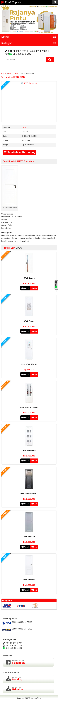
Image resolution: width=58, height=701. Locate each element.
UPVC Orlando (29, 580)
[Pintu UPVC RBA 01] (29, 359)
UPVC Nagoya (29, 278)
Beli (35, 288)
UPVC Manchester (29, 450)
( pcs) (13, 2)
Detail (26, 288)
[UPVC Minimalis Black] (29, 488)
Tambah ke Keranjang (21, 152)
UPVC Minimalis (29, 537)
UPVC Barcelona (13, 77)
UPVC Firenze (29, 321)
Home (3, 73)
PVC (10, 73)
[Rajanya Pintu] (29, 33)
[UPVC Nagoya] (29, 273)
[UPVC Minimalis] (29, 531)
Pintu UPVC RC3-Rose (29, 407)
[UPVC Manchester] (29, 445)
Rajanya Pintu (35, 698)
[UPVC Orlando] (29, 574)
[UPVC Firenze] (29, 316)
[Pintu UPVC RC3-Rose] (29, 402)
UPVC (16, 73)
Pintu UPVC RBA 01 (29, 364)
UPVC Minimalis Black (29, 493)
